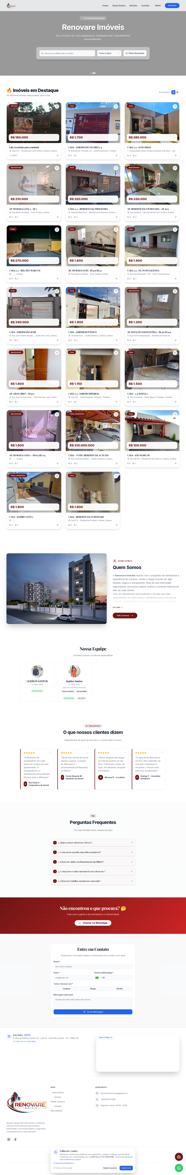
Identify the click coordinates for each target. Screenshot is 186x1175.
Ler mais (116, 607)
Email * (57, 973)
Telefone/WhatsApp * (103, 973)
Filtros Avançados (136, 53)
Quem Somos (119, 5)
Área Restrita (56, 1111)
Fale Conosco (123, 615)
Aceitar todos (126, 1168)
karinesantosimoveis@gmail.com (114, 1093)
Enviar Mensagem (95, 1012)
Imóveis (133, 5)
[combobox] (109, 53)
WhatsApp (38, 691)
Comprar (66, 989)
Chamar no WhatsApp (95, 923)
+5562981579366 (108, 1099)
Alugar (93, 989)
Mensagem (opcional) (63, 995)
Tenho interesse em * (63, 984)
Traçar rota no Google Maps (25, 1041)
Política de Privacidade (63, 1168)
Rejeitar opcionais (110, 1168)
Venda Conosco (58, 1102)
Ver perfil (81, 698)
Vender (119, 989)
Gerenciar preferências (64, 1163)
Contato (145, 5)
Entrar (158, 5)
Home (105, 5)
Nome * (57, 962)
